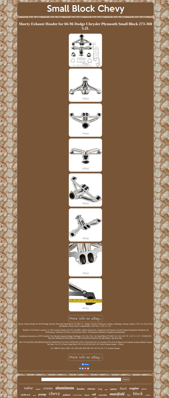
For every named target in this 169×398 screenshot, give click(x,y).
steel (106, 389)
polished (66, 395)
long (100, 389)
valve (28, 388)
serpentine (102, 395)
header (38, 389)
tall (94, 394)
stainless (113, 389)
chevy (54, 393)
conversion (77, 395)
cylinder (147, 395)
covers (48, 388)
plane (144, 389)
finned (87, 395)
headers (81, 388)
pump (42, 394)
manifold (117, 394)
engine (134, 388)
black (123, 388)
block (138, 393)
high (128, 395)
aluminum (64, 387)
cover (34, 395)
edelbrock (25, 395)
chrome (91, 388)
